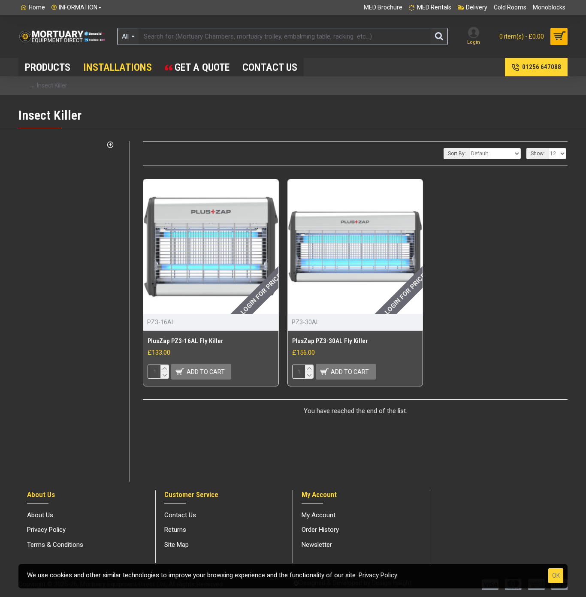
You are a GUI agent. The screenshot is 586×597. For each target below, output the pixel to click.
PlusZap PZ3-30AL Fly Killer (330, 341)
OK (556, 575)
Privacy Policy (378, 575)
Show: (538, 154)
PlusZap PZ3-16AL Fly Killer (185, 341)
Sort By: (457, 154)
